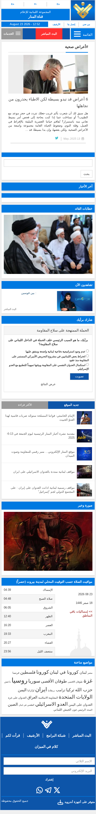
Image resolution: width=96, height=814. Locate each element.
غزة (88, 680)
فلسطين (27, 672)
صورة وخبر (85, 505)
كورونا (42, 672)
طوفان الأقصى (54, 681)
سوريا (34, 681)
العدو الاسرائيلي (51, 704)
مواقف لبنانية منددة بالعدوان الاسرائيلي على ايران (44, 471)
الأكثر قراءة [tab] (25, 404)
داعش (7, 681)
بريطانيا (51, 690)
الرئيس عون (79, 709)
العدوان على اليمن (80, 704)
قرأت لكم (13, 735)
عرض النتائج (48, 384)
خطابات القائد (83, 208)
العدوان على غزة (17, 697)
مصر (90, 672)
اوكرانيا (30, 690)
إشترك (49, 779)
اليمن (22, 690)
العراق (32, 697)
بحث (87, 174)
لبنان (83, 672)
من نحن (86, 24)
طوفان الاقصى (75, 681)
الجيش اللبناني (62, 709)
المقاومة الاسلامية (48, 697)
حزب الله (83, 689)
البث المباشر (49, 33)
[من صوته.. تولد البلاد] (48, 541)
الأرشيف (56, 24)
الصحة (89, 710)
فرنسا (15, 672)
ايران (41, 689)
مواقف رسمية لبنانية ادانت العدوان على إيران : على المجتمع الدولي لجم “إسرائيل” (43, 490)
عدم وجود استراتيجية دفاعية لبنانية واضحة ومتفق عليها (55, 351)
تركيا (70, 689)
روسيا (19, 680)
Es (58, 4)
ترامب (60, 690)
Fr (35, 4)
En (12, 4)
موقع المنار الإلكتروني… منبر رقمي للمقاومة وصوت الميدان (43, 454)
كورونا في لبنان (64, 672)
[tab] (48, 330)
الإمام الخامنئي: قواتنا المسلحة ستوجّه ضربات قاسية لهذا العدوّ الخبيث (40, 418)
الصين (13, 704)
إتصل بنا (71, 24)
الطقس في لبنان (26, 705)
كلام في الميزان (46, 746)
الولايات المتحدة (75, 697)
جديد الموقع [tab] (71, 404)
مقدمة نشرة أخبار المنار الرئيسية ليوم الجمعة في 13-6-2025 (41, 436)
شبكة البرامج (55, 735)
